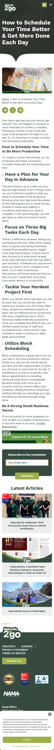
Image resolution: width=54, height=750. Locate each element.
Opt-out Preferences (20, 746)
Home (5, 99)
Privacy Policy (35, 746)
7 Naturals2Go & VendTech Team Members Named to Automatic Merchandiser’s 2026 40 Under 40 (27, 569)
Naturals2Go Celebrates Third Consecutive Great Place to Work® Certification (27, 525)
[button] (49, 714)
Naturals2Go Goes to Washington (27, 611)
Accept (27, 739)
